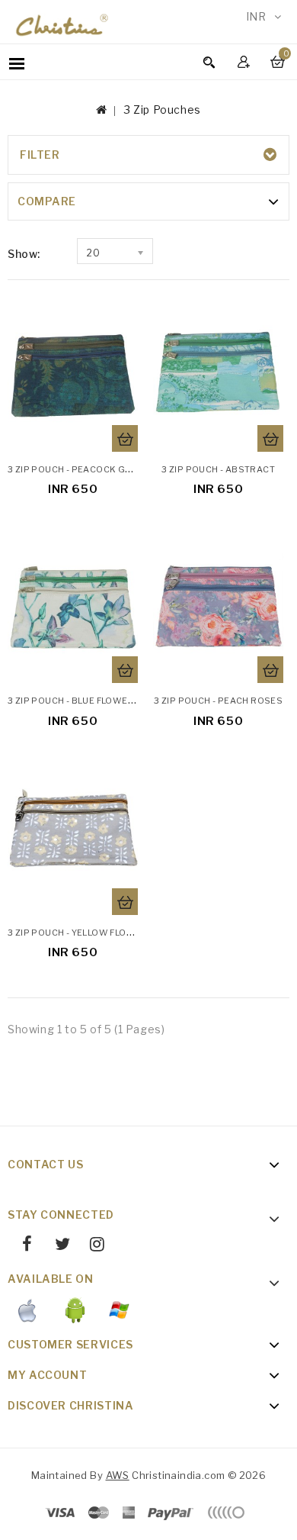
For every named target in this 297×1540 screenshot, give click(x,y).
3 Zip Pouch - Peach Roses (218, 700)
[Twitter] (56, 1246)
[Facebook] (22, 1246)
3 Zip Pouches (162, 109)
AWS (117, 1475)
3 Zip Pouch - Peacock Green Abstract (104, 469)
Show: (24, 253)
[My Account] (245, 61)
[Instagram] (92, 1246)
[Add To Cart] (125, 438)
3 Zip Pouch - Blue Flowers (74, 700)
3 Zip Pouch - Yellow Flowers (81, 932)
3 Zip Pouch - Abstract (218, 469)
